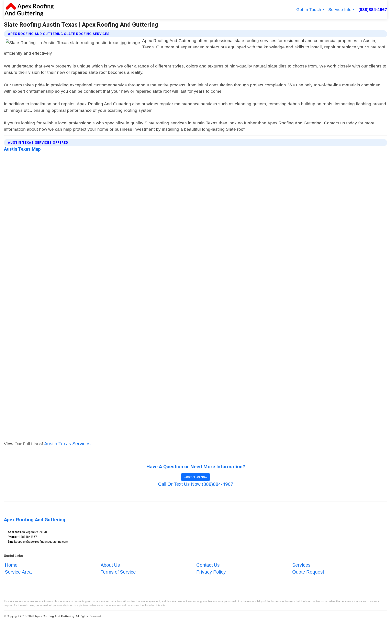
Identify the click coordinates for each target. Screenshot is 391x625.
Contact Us (208, 565)
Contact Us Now (195, 477)
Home (11, 565)
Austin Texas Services (67, 443)
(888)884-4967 (372, 9)
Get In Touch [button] (308, 9)
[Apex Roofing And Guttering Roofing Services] (29, 9)
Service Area (18, 572)
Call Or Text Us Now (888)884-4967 (195, 484)
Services (301, 565)
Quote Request (308, 572)
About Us (110, 565)
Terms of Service (118, 572)
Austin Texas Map (22, 149)
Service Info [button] (339, 9)
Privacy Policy (211, 572)
